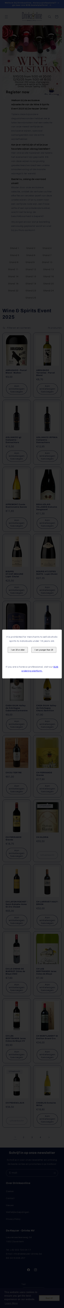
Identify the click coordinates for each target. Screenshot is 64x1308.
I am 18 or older (18, 650)
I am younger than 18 (44, 650)
